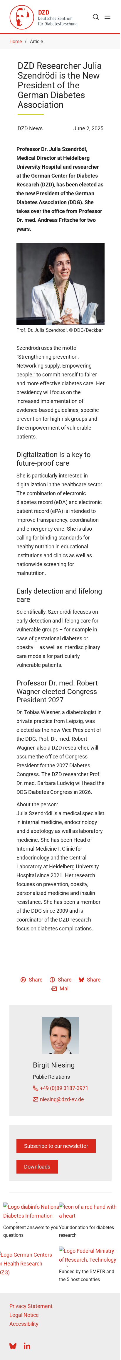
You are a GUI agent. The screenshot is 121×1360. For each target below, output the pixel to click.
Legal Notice (24, 1315)
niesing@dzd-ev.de (62, 1099)
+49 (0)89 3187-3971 (64, 1088)
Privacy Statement (31, 1306)
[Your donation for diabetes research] (88, 1213)
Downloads (37, 1167)
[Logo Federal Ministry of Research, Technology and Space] (88, 1257)
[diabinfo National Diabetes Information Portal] (32, 1213)
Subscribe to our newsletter (56, 1146)
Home (15, 41)
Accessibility (23, 1324)
